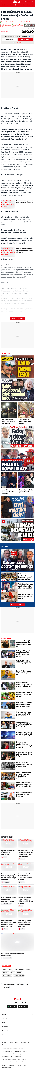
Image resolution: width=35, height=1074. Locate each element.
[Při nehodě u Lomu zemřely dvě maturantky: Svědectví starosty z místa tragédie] (8, 735)
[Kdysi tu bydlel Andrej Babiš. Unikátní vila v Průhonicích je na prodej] (8, 796)
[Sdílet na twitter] (25, 31)
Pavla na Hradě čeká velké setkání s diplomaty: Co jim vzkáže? (25, 596)
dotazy (17, 984)
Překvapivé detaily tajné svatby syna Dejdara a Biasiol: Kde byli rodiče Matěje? (23, 653)
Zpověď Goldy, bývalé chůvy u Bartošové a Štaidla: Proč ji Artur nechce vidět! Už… (24, 784)
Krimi (12, 972)
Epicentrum (5, 972)
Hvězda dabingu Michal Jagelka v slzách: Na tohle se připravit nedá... (24, 764)
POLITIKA (4, 546)
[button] (12, 1006)
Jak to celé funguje (17, 42)
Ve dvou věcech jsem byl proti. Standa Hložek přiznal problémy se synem (24, 724)
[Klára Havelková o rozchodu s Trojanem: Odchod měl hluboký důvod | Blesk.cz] (8, 705)
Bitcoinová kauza (7, 975)
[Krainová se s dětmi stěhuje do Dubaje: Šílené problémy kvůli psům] (8, 755)
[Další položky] (32, 5)
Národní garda (5, 987)
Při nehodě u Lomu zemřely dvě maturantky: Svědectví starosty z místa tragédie (24, 734)
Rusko (21, 984)
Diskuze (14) (4, 31)
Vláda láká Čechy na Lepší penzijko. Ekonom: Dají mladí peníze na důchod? (25, 586)
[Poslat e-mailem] (32, 31)
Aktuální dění (6, 966)
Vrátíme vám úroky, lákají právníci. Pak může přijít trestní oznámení (23, 714)
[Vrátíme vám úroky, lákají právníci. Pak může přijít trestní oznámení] (8, 715)
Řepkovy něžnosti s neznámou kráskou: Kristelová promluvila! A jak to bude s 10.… (24, 745)
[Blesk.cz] (17, 1)
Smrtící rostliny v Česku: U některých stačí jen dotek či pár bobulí (24, 694)
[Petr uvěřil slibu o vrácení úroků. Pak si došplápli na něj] (8, 675)
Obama (26, 984)
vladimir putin (10, 984)
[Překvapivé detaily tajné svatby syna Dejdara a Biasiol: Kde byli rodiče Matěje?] (8, 654)
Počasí (28, 969)
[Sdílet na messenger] (27, 31)
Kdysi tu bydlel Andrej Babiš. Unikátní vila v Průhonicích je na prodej (24, 794)
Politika (3, 580)
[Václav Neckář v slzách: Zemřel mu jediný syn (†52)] (8, 664)
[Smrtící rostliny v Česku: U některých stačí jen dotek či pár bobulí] (8, 696)
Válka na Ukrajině (19, 969)
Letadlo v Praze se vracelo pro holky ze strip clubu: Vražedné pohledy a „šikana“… (23, 775)
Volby (10, 969)
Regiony (19, 972)
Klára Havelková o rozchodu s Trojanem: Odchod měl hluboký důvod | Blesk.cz (24, 704)
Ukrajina (4, 984)
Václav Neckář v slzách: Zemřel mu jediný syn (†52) (23, 662)
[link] (9, 1003)
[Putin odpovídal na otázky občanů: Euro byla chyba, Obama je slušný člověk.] (5, 25)
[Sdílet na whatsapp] (30, 31)
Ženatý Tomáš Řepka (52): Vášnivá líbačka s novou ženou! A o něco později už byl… (23, 643)
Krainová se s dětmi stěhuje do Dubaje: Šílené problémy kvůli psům (24, 754)
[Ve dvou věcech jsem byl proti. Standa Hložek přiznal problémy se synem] (8, 725)
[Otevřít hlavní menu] (1, 1)
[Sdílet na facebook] (23, 31)
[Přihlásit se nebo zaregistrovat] (32, 1)
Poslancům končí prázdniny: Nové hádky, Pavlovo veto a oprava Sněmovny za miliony (25, 577)
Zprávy (4, 969)
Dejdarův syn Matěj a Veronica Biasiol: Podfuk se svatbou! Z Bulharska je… (24, 684)
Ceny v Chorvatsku (19, 975)
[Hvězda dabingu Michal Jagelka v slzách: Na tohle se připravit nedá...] (8, 766)
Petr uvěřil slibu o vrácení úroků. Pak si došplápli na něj (23, 673)
